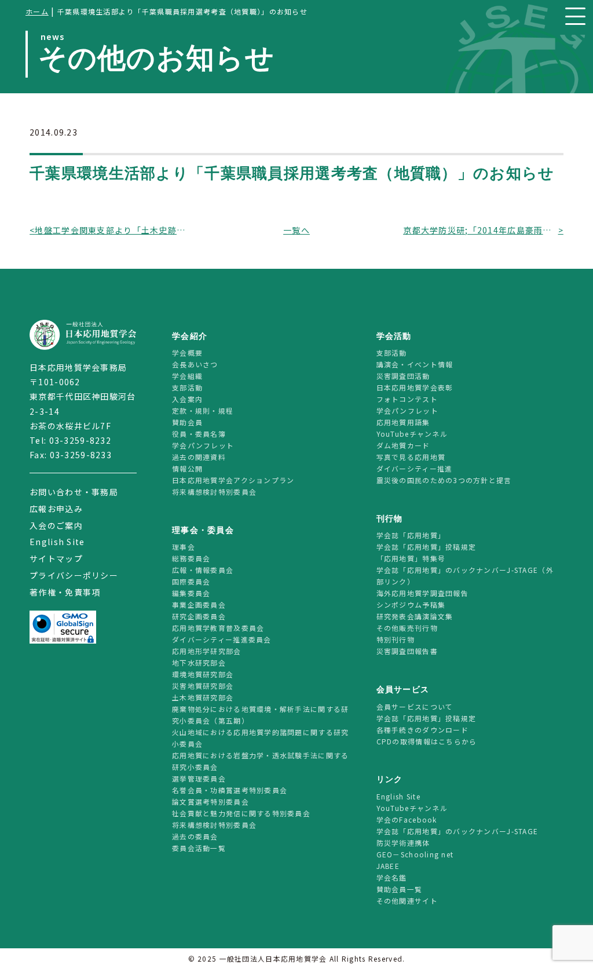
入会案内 (187, 399)
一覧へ (296, 230)
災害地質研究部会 (202, 686)
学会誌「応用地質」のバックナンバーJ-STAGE (457, 831)
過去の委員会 (195, 837)
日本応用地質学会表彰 (414, 388)
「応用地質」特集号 (411, 559)
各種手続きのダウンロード (422, 730)
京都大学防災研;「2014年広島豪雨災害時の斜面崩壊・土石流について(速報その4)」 (480, 230)
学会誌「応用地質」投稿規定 (426, 547)
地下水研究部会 (199, 663)
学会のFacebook (406, 819)
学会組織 (187, 376)
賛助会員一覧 (399, 889)
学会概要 (187, 353)
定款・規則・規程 (202, 411)
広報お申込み (56, 508)
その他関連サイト (407, 900)
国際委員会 (191, 582)
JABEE (388, 866)
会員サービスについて (414, 706)
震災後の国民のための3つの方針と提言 (444, 480)
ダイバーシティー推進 (414, 469)
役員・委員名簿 (199, 434)
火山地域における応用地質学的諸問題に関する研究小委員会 (260, 738)
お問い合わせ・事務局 (74, 492)
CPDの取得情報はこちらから (430, 741)
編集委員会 (191, 593)
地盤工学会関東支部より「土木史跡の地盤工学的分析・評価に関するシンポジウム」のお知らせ (112, 230)
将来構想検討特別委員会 (214, 492)
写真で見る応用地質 (411, 457)
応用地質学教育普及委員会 (218, 628)
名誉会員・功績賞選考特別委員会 (229, 790)
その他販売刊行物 (407, 628)
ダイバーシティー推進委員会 (222, 640)
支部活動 (187, 388)
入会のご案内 (56, 525)
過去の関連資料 (199, 457)
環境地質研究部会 (202, 675)
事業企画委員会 (199, 605)
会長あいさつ (195, 365)
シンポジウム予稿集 (411, 605)
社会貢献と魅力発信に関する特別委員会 (241, 814)
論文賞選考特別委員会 (210, 802)
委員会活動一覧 (199, 848)
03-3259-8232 (80, 440)
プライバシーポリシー (74, 575)
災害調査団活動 (403, 376)
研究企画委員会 (199, 617)
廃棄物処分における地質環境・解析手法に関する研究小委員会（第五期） (260, 715)
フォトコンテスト (407, 399)
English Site (57, 541)
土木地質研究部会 (202, 698)
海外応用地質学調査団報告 (422, 593)
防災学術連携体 (403, 843)
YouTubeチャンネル (412, 434)
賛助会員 (187, 423)
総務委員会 (191, 559)
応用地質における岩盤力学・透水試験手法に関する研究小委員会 (260, 761)
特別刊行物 (395, 640)
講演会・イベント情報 (414, 365)
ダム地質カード (403, 446)
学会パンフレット (203, 446)
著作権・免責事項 (65, 592)
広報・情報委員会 (202, 570)
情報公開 (187, 469)
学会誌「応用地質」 (411, 535)
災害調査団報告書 (407, 651)
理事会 (183, 547)
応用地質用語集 (403, 423)
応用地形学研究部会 (206, 651)
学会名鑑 (391, 877)
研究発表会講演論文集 (414, 617)
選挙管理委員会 (199, 779)
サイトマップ (56, 558)
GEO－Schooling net (415, 854)
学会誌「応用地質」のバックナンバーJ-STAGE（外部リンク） (465, 576)
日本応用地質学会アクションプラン (233, 480)
